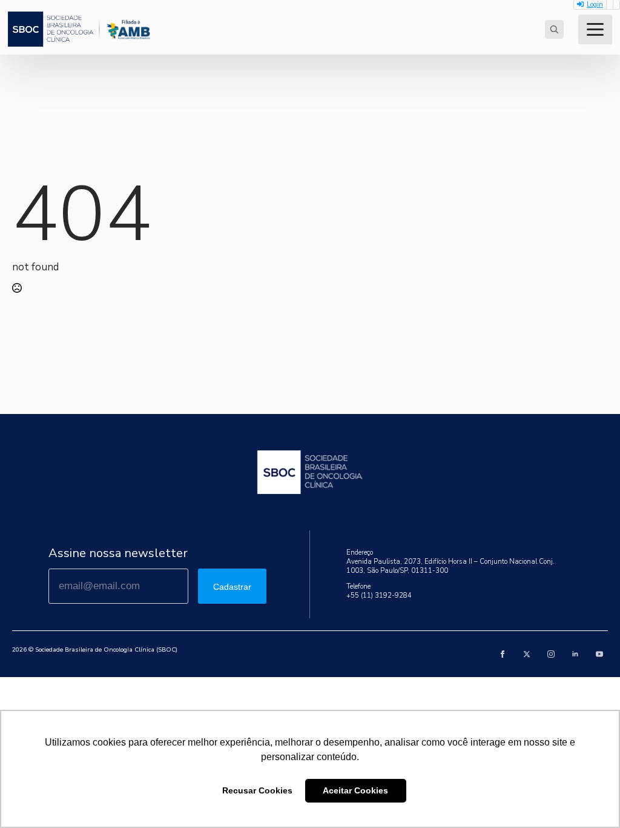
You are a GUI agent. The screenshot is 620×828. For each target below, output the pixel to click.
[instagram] (550, 654)
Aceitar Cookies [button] (355, 790)
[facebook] (502, 654)
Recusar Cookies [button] (257, 790)
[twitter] (526, 654)
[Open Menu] (595, 29)
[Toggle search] (554, 29)
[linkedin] (575, 654)
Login (595, 4)
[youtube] (599, 654)
